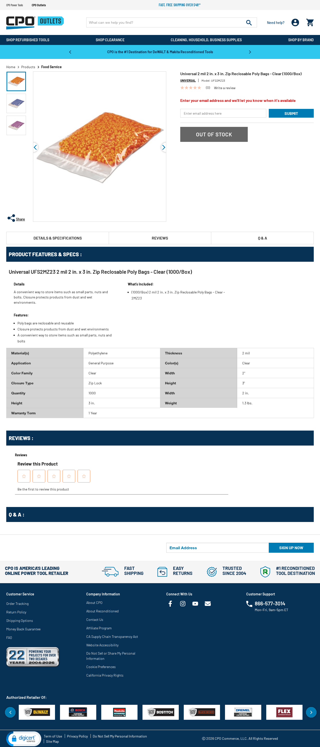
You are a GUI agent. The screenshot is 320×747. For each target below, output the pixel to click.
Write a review (225, 88)
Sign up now (291, 547)
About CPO (94, 602)
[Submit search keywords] (249, 22)
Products (28, 67)
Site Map (52, 741)
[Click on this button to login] (295, 22)
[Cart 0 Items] (310, 21)
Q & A (262, 238)
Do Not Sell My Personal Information (120, 736)
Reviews (160, 238)
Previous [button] (70, 51)
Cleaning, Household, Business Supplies (206, 40)
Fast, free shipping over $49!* (180, 5)
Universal (188, 80)
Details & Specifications (58, 238)
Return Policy (16, 612)
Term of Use (53, 736)
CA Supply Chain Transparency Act (112, 636)
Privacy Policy (77, 736)
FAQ (9, 637)
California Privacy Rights (105, 675)
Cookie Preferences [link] (101, 667)
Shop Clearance (110, 40)
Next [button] (250, 51)
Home (10, 67)
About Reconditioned (102, 611)
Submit (291, 113)
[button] (16, 81)
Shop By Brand (301, 40)
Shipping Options (19, 620)
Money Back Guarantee (23, 629)
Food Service (51, 67)
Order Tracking (17, 603)
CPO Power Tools (14, 5)
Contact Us (94, 619)
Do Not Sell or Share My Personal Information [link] (110, 656)
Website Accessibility (102, 645)
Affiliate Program (99, 628)
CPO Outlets (39, 5)
